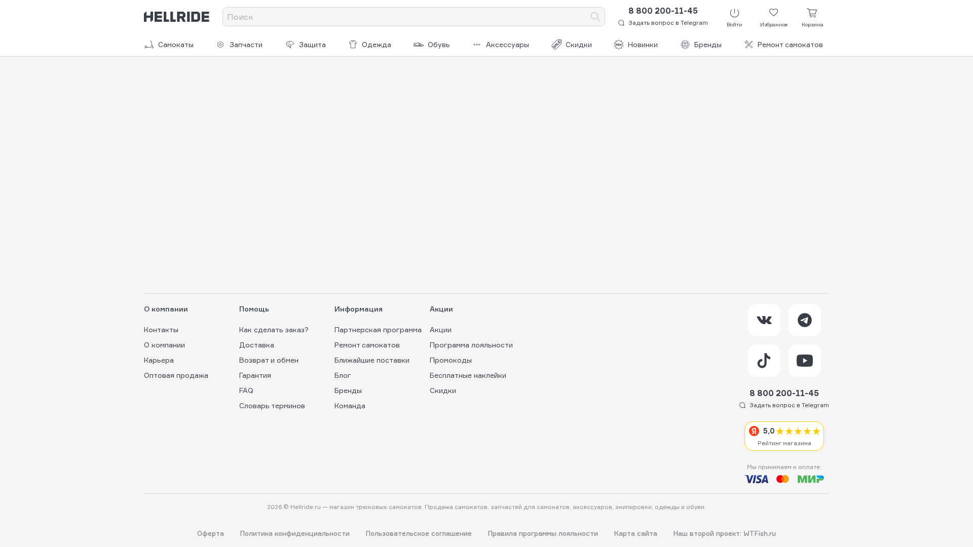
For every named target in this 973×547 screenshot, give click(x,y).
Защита (312, 44)
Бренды (708, 44)
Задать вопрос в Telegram (668, 22)
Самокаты (176, 44)
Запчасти (246, 44)
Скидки (579, 44)
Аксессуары (507, 44)
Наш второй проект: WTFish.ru (724, 533)
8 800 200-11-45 (663, 11)
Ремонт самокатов (790, 44)
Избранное (774, 24)
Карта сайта (635, 533)
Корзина (813, 24)
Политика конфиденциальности (295, 533)
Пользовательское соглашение (419, 533)
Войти (734, 24)
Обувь (439, 44)
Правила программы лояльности (543, 533)
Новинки (643, 44)
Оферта (210, 533)
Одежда (376, 44)
